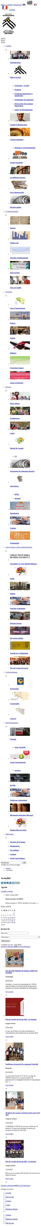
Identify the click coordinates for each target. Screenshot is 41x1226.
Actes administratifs (17, 192)
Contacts (13, 719)
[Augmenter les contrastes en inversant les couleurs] (7, 883)
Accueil (7, 868)
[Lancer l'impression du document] (13, 883)
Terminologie (14, 543)
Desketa (12, 323)
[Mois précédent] (1, 906)
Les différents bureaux (18, 178)
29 (14, 922)
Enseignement (15, 418)
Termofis (13, 739)
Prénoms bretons (16, 623)
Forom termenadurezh (18, 762)
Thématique (5, 937)
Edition (12, 594)
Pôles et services (15, 77)
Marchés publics (15, 207)
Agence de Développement (24, 110)
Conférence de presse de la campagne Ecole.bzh (21, 1064)
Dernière (27, 947)
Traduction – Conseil (22, 86)
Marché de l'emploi (16, 448)
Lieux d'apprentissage (17, 308)
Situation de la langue (17, 842)
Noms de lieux (15, 273)
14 (12, 917)
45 (9, 947)
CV (16, 456)
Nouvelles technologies (17, 608)
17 (4, 920)
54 (24, 947)
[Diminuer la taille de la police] (2, 883)
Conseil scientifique (16, 140)
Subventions (14, 486)
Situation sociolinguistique (19, 258)
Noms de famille (15, 288)
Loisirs (12, 433)
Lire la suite (9, 992)
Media (12, 579)
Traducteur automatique (18, 800)
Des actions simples (16, 638)
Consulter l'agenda (7, 891)
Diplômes (13, 353)
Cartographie (14, 704)
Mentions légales (11, 1209)
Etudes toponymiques (17, 858)
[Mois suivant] (10, 906)
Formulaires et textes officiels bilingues (23, 564)
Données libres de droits (18, 830)
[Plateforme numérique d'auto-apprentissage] (20, 319)
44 (8, 947)
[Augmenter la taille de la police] (5, 883)
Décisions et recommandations (25, 148)
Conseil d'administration (18, 125)
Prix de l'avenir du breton (19, 668)
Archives (17, 770)
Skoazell (17, 498)
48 (14, 947)
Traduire (13, 528)
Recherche (17, 5)
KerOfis (12, 785)
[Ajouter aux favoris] (18, 883)
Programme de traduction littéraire (22, 471)
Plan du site (9, 1197)
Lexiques (13, 854)
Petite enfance (15, 403)
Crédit (7, 1205)
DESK (17, 494)
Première (4, 947)
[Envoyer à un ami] (16, 883)
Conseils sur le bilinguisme (19, 653)
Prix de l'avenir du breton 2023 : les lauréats (20, 1161)
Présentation (14, 689)
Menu (3, 5)
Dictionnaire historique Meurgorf (21, 815)
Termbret (18, 90)
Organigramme (15, 62)
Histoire (12, 228)
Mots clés (4, 933)
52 (21, 947)
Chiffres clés (14, 243)
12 (8, 917)
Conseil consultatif (16, 163)
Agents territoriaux (16, 383)
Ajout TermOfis (20, 747)
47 (13, 947)
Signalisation (14, 513)
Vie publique (14, 850)
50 (17, 947)
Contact (12, 10)
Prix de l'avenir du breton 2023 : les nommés (20, 1019)
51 (19, 947)
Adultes (12, 338)
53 (22, 947)
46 (11, 947)
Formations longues (17, 368)
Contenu (9, 5)
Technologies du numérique (24, 100)
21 (12, 920)
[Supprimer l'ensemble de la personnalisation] (10, 883)
